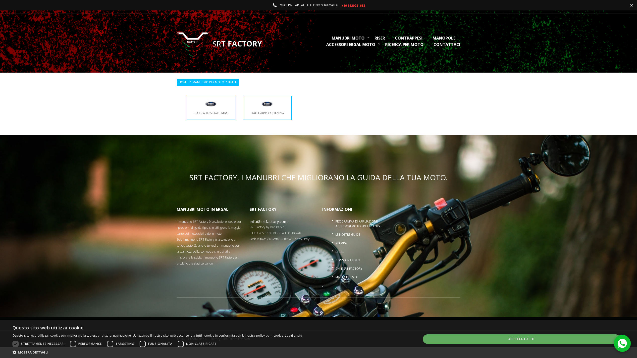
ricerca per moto (404, 45)
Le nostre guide (347, 234)
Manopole (443, 38)
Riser (379, 38)
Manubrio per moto (208, 82)
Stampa (341, 243)
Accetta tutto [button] (521, 339)
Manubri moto (348, 38)
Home (183, 82)
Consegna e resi (347, 260)
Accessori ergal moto (350, 45)
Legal (339, 252)
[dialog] (318, 339)
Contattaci (446, 45)
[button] (157, 352)
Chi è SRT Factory (348, 269)
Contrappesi (409, 38)
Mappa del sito (347, 277)
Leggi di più (293, 335)
